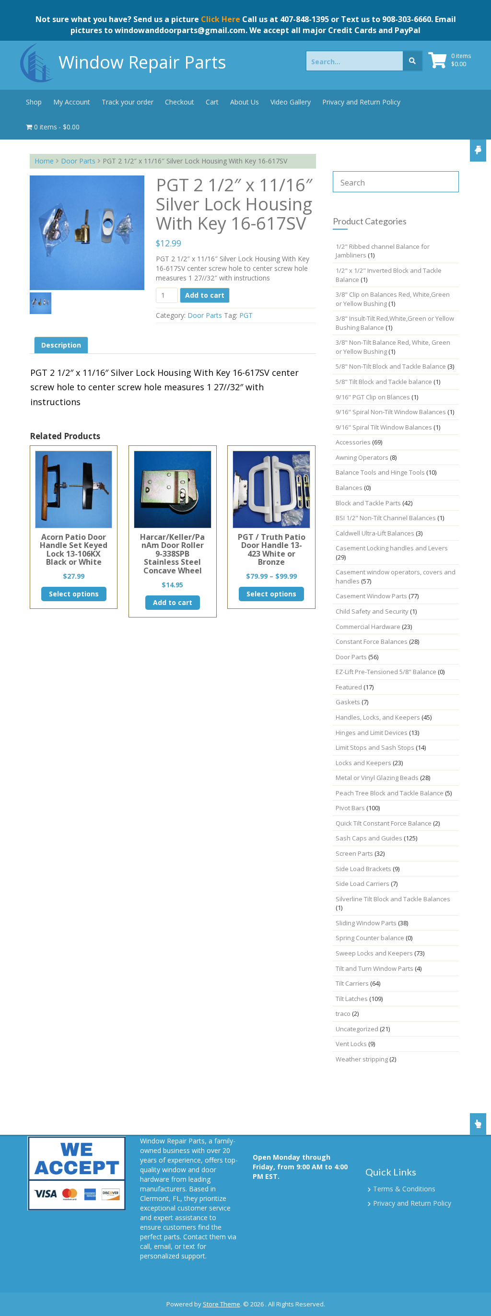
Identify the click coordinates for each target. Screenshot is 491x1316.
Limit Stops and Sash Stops (375, 747)
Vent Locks (351, 1043)
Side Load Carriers (362, 883)
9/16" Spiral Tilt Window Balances (384, 427)
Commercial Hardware (368, 626)
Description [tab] (61, 344)
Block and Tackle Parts (368, 503)
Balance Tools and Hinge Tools (380, 472)
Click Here (220, 19)
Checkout (179, 101)
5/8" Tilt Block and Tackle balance (384, 381)
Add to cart (204, 295)
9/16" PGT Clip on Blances (373, 397)
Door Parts (78, 160)
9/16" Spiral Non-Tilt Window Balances (391, 412)
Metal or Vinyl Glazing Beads (377, 777)
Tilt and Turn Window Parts (374, 968)
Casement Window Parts (371, 596)
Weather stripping (362, 1059)
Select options (74, 593)
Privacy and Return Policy (361, 101)
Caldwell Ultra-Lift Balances (375, 533)
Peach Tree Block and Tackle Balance (390, 793)
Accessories (353, 442)
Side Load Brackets (363, 868)
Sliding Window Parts (366, 923)
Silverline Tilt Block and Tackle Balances (393, 899)
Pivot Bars (350, 808)
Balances (349, 487)
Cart (212, 101)
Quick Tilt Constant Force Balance (384, 823)
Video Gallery (290, 101)
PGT (246, 315)
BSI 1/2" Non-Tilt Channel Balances (386, 517)
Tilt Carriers (352, 983)
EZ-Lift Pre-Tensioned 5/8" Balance (386, 671)
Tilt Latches (352, 998)
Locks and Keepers (363, 762)
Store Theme (221, 1304)
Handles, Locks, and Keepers (378, 717)
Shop (34, 101)
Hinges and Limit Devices (372, 732)
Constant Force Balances (372, 641)
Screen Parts (354, 853)
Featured (349, 687)
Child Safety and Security (372, 611)
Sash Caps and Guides (369, 838)
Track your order (127, 101)
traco (343, 1013)
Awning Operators (362, 457)
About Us (244, 101)
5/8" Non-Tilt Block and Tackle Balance (391, 366)
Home (44, 160)
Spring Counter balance (370, 937)
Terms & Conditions (404, 1188)
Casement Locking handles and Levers (392, 548)
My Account (71, 101)
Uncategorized (357, 1029)
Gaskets (348, 702)
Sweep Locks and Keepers (374, 953)
